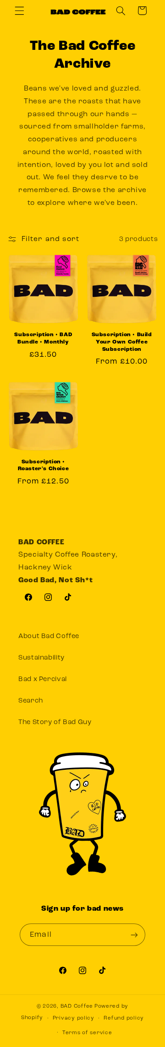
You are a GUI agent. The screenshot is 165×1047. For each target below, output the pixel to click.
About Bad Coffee (48, 636)
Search (30, 701)
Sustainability (41, 658)
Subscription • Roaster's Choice (43, 465)
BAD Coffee (76, 1006)
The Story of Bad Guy (55, 722)
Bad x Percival (42, 679)
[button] (19, 10)
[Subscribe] (133, 935)
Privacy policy (73, 1018)
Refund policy (124, 1018)
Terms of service (87, 1033)
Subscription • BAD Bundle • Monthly (43, 338)
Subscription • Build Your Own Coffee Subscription (122, 342)
